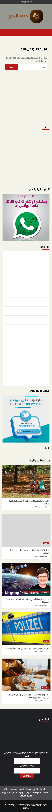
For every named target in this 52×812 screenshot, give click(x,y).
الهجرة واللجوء (26, 796)
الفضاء (45, 592)
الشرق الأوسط (32, 789)
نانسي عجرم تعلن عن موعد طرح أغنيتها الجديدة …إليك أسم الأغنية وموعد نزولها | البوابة (27, 310)
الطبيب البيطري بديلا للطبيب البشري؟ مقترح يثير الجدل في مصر (26, 362)
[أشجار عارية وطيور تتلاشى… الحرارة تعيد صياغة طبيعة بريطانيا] (26, 481)
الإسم (26, 756)
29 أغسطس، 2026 (41, 506)
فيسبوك (29, 1)
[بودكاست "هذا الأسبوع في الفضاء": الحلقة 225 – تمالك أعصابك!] (26, 579)
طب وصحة (44, 687)
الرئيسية (43, 789)
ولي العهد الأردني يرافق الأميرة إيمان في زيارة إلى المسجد (29, 371)
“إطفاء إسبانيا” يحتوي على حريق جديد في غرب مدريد (28, 333)
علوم (25, 592)
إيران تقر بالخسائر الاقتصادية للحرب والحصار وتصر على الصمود (28, 265)
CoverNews (20, 804)
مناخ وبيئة (44, 494)
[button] (47, 34)
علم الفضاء (35, 592)
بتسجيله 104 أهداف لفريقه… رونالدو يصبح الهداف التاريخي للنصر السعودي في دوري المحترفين (28, 319)
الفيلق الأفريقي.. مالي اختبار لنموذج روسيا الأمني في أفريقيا (28, 380)
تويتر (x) (23, 1)
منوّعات (13, 789)
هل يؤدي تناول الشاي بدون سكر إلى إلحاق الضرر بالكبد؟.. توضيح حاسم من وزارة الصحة (26, 292)
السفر (14, 792)
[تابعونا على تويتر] (26, 217)
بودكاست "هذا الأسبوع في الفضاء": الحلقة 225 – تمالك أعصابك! (26, 274)
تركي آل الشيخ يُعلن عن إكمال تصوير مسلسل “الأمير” (27, 327)
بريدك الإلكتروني (27, 765)
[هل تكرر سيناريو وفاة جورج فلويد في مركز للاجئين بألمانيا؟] (26, 628)
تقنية (46, 792)
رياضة (6, 789)
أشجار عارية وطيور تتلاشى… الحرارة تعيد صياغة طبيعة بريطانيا (28, 256)
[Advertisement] (26, 96)
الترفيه (21, 792)
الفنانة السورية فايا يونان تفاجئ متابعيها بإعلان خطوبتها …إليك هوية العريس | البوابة (26, 301)
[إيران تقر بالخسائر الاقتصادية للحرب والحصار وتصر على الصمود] (26, 530)
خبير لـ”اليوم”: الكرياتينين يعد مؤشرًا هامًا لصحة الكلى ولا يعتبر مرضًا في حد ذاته (26, 341)
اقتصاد (45, 543)
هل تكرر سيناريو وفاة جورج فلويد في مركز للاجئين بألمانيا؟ (29, 283)
